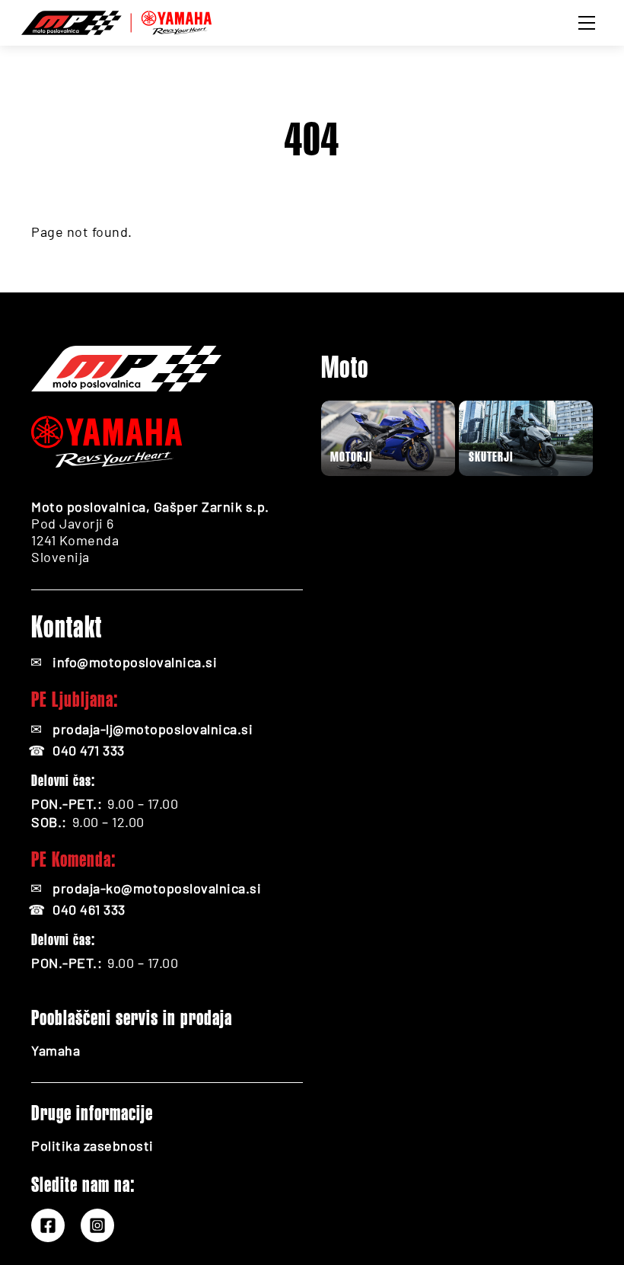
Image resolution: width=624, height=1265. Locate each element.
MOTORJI (351, 457)
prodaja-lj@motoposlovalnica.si (153, 728)
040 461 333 (89, 909)
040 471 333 (89, 750)
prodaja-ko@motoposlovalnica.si (157, 888)
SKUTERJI (491, 457)
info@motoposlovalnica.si (135, 661)
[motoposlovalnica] (116, 20)
